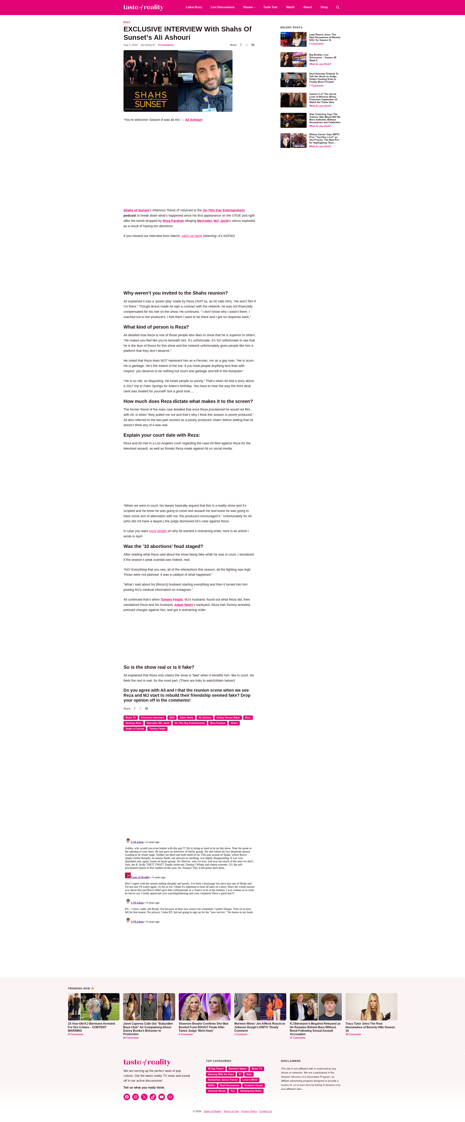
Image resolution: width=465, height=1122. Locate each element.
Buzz (127, 22)
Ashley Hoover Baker (228, 717)
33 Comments (75, 1034)
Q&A (172, 717)
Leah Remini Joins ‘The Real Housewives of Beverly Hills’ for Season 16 (324, 37)
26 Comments (131, 1038)
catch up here (191, 236)
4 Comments (166, 44)
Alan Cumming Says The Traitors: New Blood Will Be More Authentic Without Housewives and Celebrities (324, 118)
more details (158, 531)
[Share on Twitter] (247, 45)
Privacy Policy (249, 1111)
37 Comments (297, 1038)
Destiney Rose (133, 723)
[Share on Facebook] (241, 45)
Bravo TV (131, 717)
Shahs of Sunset (135, 728)
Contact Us (265, 1111)
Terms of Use (231, 1111)
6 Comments (186, 1034)
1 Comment (240, 1034)
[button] (337, 7)
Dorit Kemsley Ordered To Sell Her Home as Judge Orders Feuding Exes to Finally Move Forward (323, 78)
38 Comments (353, 1034)
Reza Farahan (217, 723)
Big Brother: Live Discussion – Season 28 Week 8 (322, 58)
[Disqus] (190, 786)
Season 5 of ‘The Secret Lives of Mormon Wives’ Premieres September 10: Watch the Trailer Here (323, 98)
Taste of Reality (212, 1111)
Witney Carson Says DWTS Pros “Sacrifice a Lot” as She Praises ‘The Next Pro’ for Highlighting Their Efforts (324, 140)
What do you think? (320, 64)
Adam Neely (186, 717)
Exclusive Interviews (152, 717)
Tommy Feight (157, 728)
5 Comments (316, 44)
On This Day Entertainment (224, 210)
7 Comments (316, 86)
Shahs (234, 723)
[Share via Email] (253, 45)
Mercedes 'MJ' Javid (158, 723)
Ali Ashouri (205, 717)
